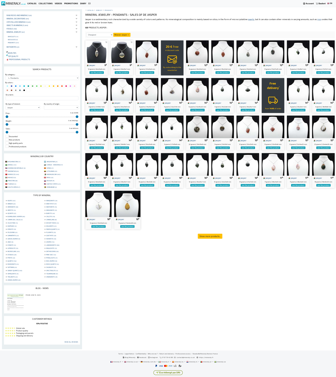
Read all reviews (71, 342)
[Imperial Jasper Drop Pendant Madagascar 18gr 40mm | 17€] (323, 164)
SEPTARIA (12, 267)
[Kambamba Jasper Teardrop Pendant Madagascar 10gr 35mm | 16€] (172, 164)
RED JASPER (51, 261)
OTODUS (11, 254)
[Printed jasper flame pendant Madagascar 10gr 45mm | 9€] (96, 51)
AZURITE (11, 213)
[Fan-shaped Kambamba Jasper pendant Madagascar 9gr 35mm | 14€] (248, 89)
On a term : (10, 95)
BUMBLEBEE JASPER (16, 216)
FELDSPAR (12, 232)
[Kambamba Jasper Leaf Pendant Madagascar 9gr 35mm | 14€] (298, 89)
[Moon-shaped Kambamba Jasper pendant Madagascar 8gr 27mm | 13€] (323, 51)
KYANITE (11, 245)
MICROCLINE (13, 251)
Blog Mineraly (129, 357)
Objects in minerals (17, 25)
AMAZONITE (51, 200)
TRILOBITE (12, 277)
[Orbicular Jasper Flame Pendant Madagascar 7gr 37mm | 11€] (147, 51)
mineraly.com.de (149, 362)
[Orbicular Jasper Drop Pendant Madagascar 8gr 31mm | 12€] (248, 51)
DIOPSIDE (12, 226)
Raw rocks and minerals (19, 15)
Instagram (154, 357)
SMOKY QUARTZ (14, 270)
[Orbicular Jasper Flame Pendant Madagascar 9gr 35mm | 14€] (122, 89)
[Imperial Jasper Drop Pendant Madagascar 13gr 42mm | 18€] (127, 203)
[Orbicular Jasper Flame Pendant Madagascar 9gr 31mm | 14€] (147, 89)
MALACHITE (51, 248)
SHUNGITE (51, 267)
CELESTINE (12, 223)
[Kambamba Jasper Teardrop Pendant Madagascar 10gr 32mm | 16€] (222, 164)
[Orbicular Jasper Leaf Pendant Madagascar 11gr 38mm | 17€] (273, 164)
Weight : (9, 121)
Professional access (183, 354)
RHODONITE (13, 264)
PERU (50, 177)
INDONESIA (13, 171)
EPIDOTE (11, 229)
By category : (10, 74)
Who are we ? (153, 354)
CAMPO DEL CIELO (15, 219)
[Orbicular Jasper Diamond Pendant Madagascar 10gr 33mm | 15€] (273, 126)
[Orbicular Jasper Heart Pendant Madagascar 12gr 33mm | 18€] (98, 203)
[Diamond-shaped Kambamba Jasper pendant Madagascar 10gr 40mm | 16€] (96, 164)
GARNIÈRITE (13, 235)
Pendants (13, 42)
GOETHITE (51, 235)
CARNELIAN (51, 219)
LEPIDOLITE (12, 248)
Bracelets (13, 36)
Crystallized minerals (19, 22)
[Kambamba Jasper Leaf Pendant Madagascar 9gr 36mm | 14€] (122, 126)
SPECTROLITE (52, 270)
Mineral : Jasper (120, 35)
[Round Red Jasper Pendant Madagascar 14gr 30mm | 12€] (197, 51)
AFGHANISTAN (14, 161)
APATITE (11, 210)
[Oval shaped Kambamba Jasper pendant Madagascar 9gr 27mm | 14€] (172, 126)
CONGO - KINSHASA (55, 165)
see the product (97, 73)
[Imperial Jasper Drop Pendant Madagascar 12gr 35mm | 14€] (197, 89)
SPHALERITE (12, 274)
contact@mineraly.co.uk (186, 357)
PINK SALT (51, 254)
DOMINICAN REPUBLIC (16, 168)
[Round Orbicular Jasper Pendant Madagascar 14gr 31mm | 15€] (222, 126)
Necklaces (13, 39)
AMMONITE (12, 207)
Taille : (8, 129)
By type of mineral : (13, 104)
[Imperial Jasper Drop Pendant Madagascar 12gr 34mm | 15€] (298, 126)
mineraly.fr (117, 362)
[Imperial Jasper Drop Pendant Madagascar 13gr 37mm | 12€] (273, 51)
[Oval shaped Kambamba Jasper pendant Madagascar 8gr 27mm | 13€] (96, 89)
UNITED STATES (54, 184)
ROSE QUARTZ (52, 264)
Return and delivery (166, 354)
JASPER (50, 242)
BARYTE (50, 213)
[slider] (7, 116)
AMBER (11, 204)
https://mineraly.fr (206, 357)
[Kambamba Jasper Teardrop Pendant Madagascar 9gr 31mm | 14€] (222, 89)
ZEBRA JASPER (13, 280)
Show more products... (210, 236)
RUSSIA (50, 180)
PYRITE (11, 258)
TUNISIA (12, 184)
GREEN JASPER (13, 239)
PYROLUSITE (51, 258)
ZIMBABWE (52, 187)
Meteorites (13, 47)
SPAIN (50, 168)
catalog (90, 10)
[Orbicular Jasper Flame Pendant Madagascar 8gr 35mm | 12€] (222, 51)
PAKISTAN (12, 180)
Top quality (12, 56)
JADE (10, 242)
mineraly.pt (207, 362)
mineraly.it (165, 362)
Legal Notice (129, 354)
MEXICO (12, 177)
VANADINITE (51, 277)
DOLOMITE (51, 226)
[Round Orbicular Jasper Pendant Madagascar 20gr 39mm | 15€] (197, 126)
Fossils (12, 29)
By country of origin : (52, 104)
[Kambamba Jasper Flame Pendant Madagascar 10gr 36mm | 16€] (147, 164)
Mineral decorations (18, 18)
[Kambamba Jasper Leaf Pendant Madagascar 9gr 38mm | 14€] (323, 89)
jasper (91, 65)
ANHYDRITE (51, 207)
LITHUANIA (52, 171)
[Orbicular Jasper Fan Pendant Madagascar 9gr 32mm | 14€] (172, 89)
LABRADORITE (52, 245)
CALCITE (50, 216)
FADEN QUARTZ (52, 229)
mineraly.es (179, 362)
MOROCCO (13, 174)
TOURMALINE (52, 274)
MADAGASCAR (53, 174)
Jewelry (99, 10)
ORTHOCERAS (52, 251)
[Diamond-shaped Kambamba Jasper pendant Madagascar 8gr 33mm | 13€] (298, 51)
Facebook (142, 357)
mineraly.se (221, 362)
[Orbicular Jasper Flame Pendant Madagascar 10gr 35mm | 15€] (248, 126)
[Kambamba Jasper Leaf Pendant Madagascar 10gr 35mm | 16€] (197, 164)
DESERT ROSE (52, 223)
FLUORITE (51, 232)
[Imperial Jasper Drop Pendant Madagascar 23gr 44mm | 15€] (323, 126)
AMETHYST (51, 204)
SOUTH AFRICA (14, 187)
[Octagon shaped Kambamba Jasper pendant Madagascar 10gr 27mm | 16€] (248, 164)
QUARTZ (11, 261)
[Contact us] (89, 3)
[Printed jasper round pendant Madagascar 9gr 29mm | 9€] (122, 51)
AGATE (11, 200)
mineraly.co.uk (132, 362)
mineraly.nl (193, 362)
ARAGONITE (51, 210)
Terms (120, 354)
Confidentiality (141, 354)
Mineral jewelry (16, 32)
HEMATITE (51, 239)
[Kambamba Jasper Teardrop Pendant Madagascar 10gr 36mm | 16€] (122, 164)
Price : (8, 113)
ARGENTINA (52, 161)
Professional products (19, 59)
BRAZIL (12, 165)
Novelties (11, 53)
